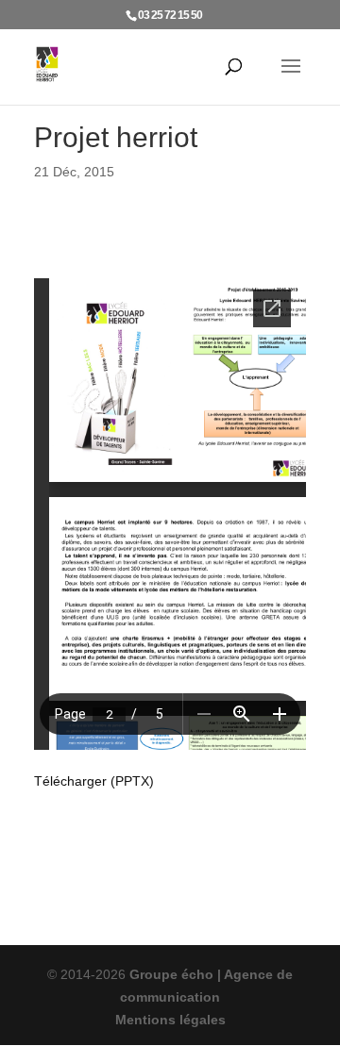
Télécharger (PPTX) (94, 781)
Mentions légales (170, 1019)
